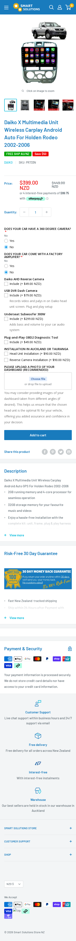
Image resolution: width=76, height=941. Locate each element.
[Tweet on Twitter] (61, 451)
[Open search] (51, 7)
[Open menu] (6, 7)
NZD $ (10, 884)
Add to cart (38, 435)
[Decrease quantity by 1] (24, 212)
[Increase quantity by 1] (46, 212)
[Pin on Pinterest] (53, 451)
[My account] (60, 7)
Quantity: (10, 212)
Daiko (8, 162)
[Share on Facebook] (45, 451)
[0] (68, 7)
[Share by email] (69, 451)
